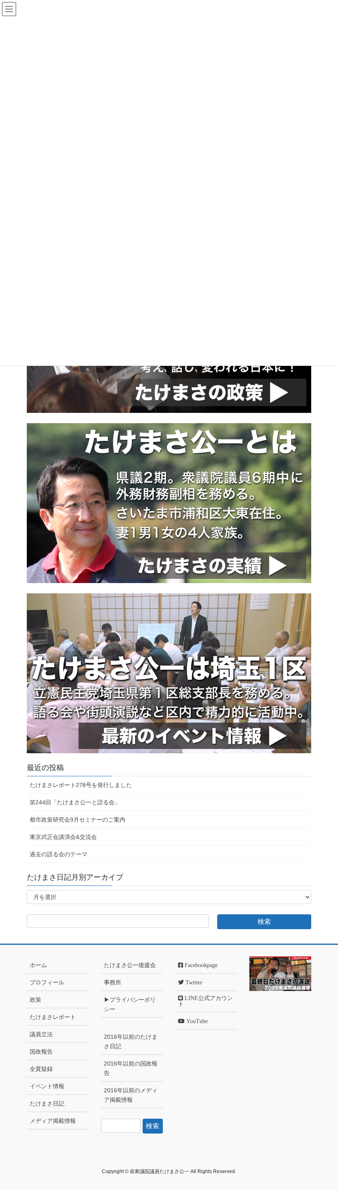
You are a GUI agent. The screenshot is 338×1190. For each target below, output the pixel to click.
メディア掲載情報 (53, 1120)
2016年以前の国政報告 (130, 1068)
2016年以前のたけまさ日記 (130, 1041)
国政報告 (41, 1051)
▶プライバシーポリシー (130, 1004)
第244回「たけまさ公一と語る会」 (75, 802)
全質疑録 (41, 1069)
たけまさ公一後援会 (130, 965)
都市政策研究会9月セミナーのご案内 (77, 819)
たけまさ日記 (47, 1103)
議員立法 (41, 1034)
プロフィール (47, 982)
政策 (35, 999)
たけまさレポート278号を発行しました (81, 785)
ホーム (38, 965)
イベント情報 (47, 1086)
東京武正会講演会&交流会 (63, 837)
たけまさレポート (53, 1017)
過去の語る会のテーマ (58, 854)
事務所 (112, 982)
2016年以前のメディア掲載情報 (130, 1095)
